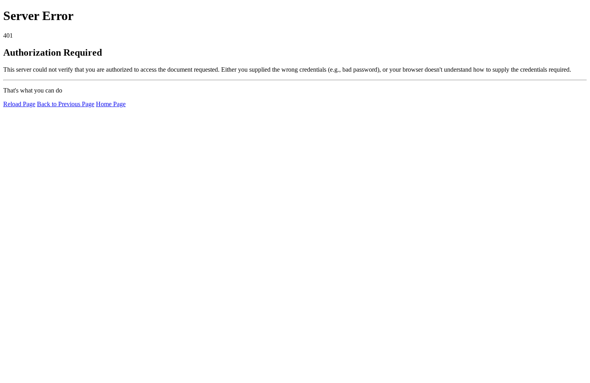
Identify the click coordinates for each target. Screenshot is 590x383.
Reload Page (19, 104)
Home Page (111, 104)
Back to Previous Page (65, 104)
